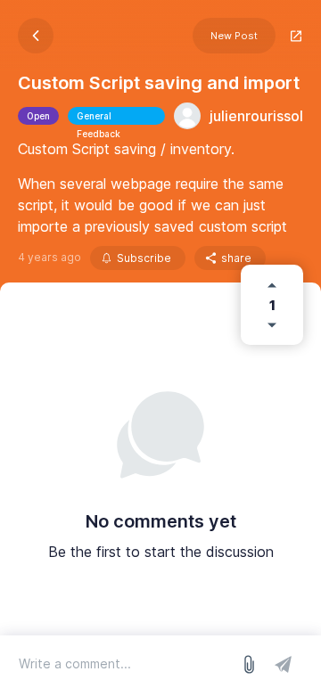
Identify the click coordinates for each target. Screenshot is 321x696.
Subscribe (144, 258)
